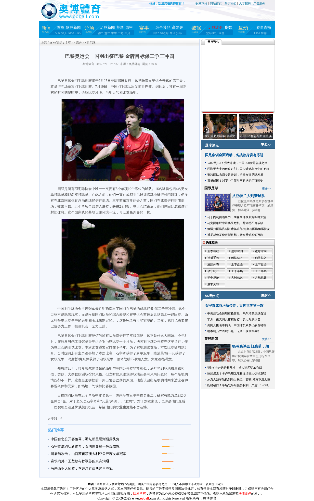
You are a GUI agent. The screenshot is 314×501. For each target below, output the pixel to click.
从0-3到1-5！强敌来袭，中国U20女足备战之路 (237, 163)
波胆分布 (213, 264)
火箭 (58, 33)
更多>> (266, 145)
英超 (120, 27)
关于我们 (230, 3)
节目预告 (213, 42)
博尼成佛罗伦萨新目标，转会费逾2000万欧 (235, 235)
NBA (71, 33)
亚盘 (221, 33)
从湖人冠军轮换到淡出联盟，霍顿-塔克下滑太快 (238, 379)
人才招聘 (245, 3)
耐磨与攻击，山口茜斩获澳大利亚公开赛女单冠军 (88, 454)
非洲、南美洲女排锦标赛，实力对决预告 (233, 319)
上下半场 (237, 271)
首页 (60, 27)
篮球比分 (212, 33)
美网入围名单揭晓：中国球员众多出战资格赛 (236, 325)
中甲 (114, 33)
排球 (179, 33)
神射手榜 (213, 258)
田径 (156, 33)
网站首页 (216, 3)
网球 (172, 33)
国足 (127, 33)
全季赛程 (213, 251)
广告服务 (259, 3)
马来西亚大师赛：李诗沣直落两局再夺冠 (82, 468)
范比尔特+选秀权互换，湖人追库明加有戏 (234, 367)
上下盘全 (237, 264)
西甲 (129, 27)
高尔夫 (177, 27)
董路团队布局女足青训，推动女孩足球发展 (235, 174)
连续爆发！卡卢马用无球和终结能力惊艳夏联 (236, 373)
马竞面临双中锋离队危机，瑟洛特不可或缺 (235, 223)
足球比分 (215, 27)
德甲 (101, 33)
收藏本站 (201, 3)
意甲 (107, 33)
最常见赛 (213, 284)
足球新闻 (107, 27)
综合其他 (163, 27)
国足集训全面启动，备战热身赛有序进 (234, 155)
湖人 (64, 33)
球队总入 (237, 258)
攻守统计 (213, 271)
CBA (78, 33)
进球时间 (237, 251)
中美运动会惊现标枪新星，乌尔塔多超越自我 (236, 313)
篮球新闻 (73, 27)
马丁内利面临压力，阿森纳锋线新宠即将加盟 (236, 217)
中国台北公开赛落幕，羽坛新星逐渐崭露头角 (85, 439)
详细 (256, 210)
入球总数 (237, 277)
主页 (68, 42)
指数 (228, 27)
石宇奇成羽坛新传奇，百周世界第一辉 (234, 305)
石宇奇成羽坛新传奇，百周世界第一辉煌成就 (85, 446)
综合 (79, 42)
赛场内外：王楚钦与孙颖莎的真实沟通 (80, 461)
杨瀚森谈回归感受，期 (250, 346)
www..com (144, 498)
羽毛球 (164, 33)
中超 (121, 33)
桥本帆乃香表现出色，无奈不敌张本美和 (233, 331)
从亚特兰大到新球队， (250, 196)
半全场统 (213, 277)
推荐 (264, 33)
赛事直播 (263, 27)
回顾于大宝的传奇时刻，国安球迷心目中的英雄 (238, 169)
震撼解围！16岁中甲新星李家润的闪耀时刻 (235, 180)
